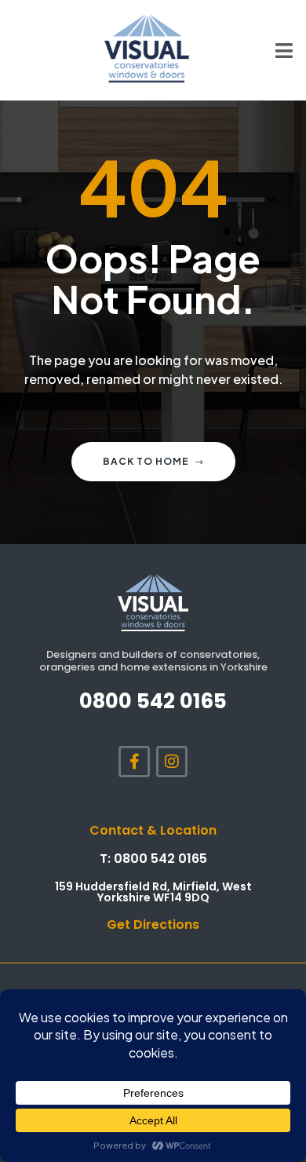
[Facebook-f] (134, 761)
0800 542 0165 (153, 701)
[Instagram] (172, 761)
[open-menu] (275, 50)
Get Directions (153, 924)
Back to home (146, 461)
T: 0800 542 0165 (153, 859)
